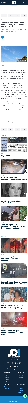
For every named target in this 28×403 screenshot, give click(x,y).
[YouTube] (15, 363)
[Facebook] (8, 363)
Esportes (7, 377)
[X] (13, 363)
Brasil (7, 375)
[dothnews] (16, 401)
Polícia (7, 379)
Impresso (21, 377)
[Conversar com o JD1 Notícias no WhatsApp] (25, 396)
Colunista (21, 375)
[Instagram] (10, 363)
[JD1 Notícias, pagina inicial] (14, 2)
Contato (21, 390)
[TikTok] (17, 363)
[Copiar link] (24, 15)
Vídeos (7, 388)
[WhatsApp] (20, 363)
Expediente (21, 392)
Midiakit (21, 388)
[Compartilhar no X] (17, 15)
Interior (7, 381)
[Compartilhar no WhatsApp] (4, 15)
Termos (21, 386)
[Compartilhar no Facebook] (11, 15)
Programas (7, 386)
